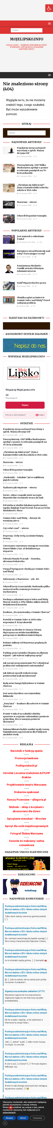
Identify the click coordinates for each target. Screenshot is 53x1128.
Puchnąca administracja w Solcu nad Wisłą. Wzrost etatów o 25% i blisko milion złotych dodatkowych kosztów (26, 602)
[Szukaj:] (26, 30)
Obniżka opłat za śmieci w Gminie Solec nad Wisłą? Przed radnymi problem (33, 300)
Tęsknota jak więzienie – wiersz (20, 487)
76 (35, 286)
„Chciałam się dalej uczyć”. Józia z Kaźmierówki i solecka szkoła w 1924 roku (32, 187)
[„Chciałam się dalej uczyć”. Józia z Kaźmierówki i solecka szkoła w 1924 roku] (9, 188)
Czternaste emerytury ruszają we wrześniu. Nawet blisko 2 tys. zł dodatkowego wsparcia (26, 548)
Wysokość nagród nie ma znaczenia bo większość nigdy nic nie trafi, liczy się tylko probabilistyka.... (24, 998)
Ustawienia (37, 1118)
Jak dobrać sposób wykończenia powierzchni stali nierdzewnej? (20, 674)
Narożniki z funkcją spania (26, 750)
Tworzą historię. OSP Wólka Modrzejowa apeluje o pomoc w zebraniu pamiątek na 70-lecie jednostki (32, 169)
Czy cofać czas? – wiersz (16, 528)
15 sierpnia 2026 (11, 669)
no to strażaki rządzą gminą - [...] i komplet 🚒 (26, 960)
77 (36, 274)
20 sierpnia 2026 (25, 219)
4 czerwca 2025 (25, 274)
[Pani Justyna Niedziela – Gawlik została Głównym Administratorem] (9, 268)
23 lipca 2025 (24, 306)
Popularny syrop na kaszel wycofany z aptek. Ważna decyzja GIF (31, 150)
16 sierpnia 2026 (11, 615)
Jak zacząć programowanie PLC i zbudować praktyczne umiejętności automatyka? (26, 664)
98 (35, 257)
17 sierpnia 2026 (11, 595)
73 (34, 306)
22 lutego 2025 (24, 286)
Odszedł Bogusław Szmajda (32, 215)
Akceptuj (9, 1118)
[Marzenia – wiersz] (9, 204)
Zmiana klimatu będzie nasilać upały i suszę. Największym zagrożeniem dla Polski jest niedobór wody (26, 732)
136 (40, 242)
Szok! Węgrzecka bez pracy (31, 283)
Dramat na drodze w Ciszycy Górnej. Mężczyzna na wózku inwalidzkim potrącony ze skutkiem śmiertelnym (22, 632)
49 (23, 608)
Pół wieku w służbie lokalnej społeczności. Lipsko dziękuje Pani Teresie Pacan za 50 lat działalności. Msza (26, 508)
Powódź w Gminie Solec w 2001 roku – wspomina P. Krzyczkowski (23, 620)
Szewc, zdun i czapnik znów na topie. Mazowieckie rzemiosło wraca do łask (23, 496)
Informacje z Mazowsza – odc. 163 (21, 579)
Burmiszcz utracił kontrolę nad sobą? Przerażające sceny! (33, 252)
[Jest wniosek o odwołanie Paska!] (9, 239)
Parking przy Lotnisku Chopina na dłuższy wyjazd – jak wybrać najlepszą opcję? (25, 654)
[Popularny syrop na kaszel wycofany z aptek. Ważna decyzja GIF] (9, 150)
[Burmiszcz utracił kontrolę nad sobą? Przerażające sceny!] (9, 254)
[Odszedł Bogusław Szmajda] (9, 218)
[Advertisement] (28, 13)
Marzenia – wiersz (27, 202)
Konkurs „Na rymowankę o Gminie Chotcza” (26, 612)
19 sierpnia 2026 (11, 514)
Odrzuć (23, 1118)
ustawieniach (9, 1112)
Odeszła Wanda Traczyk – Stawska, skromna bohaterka (22, 560)
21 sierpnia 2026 (25, 156)
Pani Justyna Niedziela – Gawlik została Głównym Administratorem (30, 268)
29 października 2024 (27, 242)
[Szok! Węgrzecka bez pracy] (9, 286)
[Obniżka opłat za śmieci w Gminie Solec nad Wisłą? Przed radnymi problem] (9, 300)
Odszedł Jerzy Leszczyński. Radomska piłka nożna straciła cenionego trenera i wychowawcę (26, 589)
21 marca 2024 (24, 257)
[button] (49, 8)
